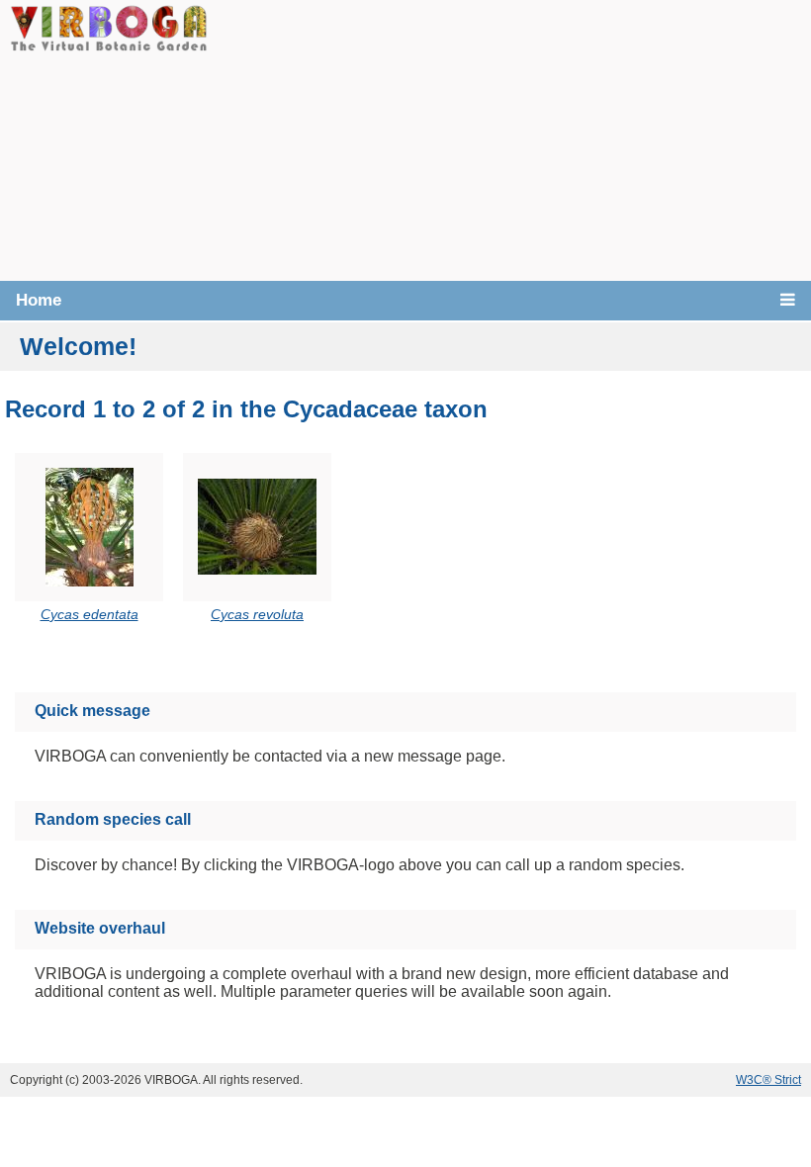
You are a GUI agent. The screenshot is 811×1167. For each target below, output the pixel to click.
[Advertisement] (509, 138)
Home (38, 300)
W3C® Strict (768, 1080)
